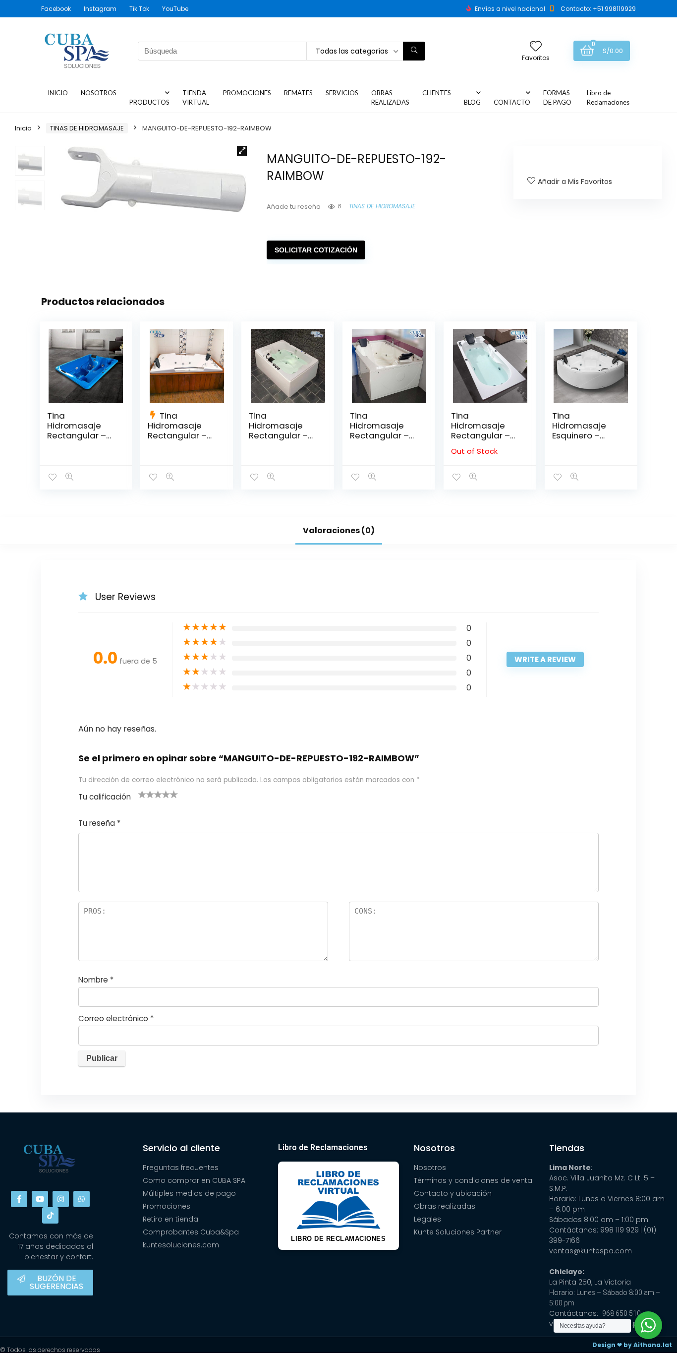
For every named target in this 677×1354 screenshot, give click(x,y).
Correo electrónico (116, 1018)
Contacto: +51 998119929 (598, 8)
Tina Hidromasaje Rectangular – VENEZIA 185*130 (179, 430)
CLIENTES (436, 93)
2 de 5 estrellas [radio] (146, 794)
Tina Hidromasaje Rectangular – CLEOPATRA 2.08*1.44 (76, 435)
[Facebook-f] (19, 1199)
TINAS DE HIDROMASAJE (87, 128)
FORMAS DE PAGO (557, 97)
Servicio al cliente (181, 1148)
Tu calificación (104, 797)
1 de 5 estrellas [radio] (142, 794)
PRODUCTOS (149, 102)
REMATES (298, 93)
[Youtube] (40, 1199)
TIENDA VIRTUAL (195, 97)
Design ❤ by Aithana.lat (632, 1345)
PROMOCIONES (247, 93)
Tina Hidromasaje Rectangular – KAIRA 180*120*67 (384, 430)
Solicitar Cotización (316, 250)
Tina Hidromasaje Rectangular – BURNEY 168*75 (480, 430)
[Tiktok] (50, 1215)
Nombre (95, 980)
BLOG (472, 102)
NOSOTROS (98, 93)
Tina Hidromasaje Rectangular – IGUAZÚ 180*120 (280, 430)
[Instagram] (61, 1199)
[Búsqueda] (414, 51)
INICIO (58, 93)
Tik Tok (139, 8)
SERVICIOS (342, 93)
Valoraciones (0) (339, 530)
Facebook (56, 8)
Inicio (23, 128)
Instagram (100, 8)
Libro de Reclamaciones (608, 97)
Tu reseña (99, 823)
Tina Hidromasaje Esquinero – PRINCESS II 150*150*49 (579, 435)
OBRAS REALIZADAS (390, 97)
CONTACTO (512, 102)
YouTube (175, 8)
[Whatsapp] (81, 1199)
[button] (242, 151)
